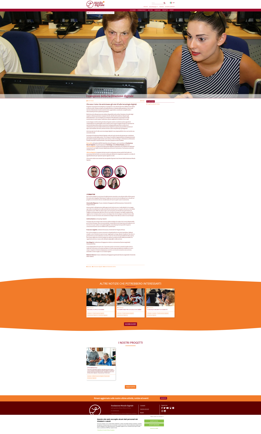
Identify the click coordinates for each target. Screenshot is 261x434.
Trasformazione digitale (98, 313)
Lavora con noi (144, 409)
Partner (162, 6)
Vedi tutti (130, 387)
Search (164, 3)
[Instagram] (162, 411)
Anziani (89, 266)
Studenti (89, 313)
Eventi (172, 10)
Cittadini (149, 313)
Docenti (119, 313)
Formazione (141, 10)
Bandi (142, 412)
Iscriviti (163, 398)
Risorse (146, 6)
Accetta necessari (154, 424)
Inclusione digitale (98, 266)
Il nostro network (170, 6)
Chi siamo (133, 10)
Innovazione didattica (92, 315)
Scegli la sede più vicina (153, 104)
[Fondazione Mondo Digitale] (95, 4)
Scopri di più (130, 324)
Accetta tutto (154, 421)
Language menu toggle (174, 3)
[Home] (88, 12)
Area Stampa (152, 6)
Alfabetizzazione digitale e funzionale (100, 376)
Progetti (165, 10)
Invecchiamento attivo (110, 266)
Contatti (142, 405)
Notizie (150, 10)
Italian (171, 3)
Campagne (157, 10)
